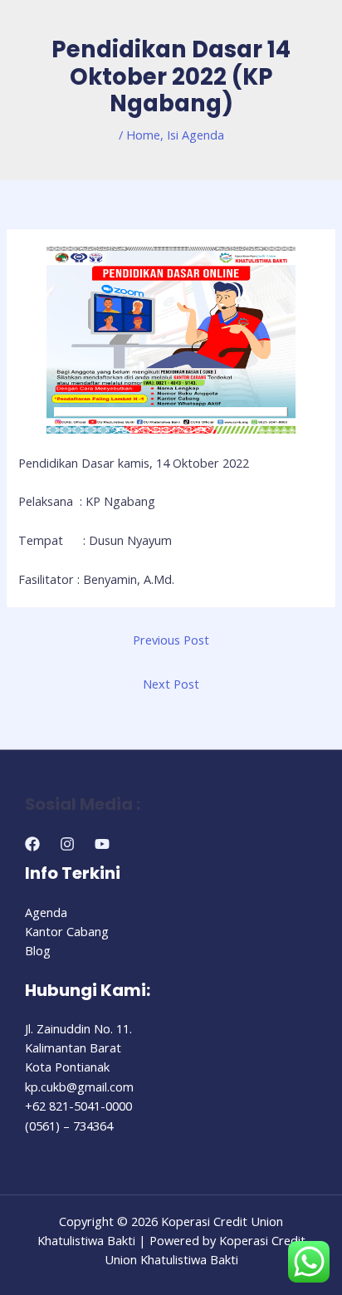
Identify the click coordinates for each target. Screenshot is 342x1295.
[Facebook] (32, 843)
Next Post (171, 683)
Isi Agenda (195, 134)
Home (143, 134)
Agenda (46, 912)
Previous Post (171, 639)
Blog (38, 950)
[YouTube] (102, 843)
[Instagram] (67, 843)
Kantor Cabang (67, 931)
